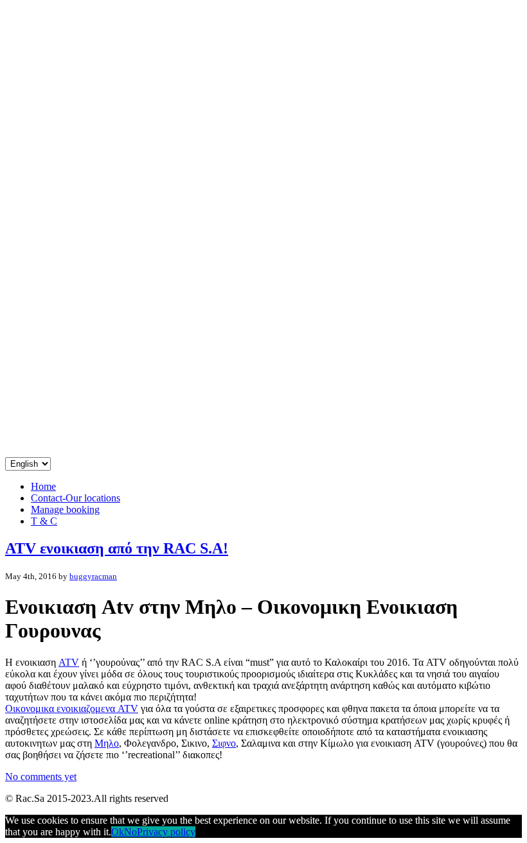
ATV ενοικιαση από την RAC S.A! (116, 548)
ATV (68, 662)
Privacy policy (166, 831)
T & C (44, 521)
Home (43, 486)
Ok (117, 831)
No (130, 831)
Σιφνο (224, 743)
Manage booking (65, 509)
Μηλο (106, 743)
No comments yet (40, 776)
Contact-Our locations (75, 497)
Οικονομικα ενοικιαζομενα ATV (71, 708)
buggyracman (93, 576)
